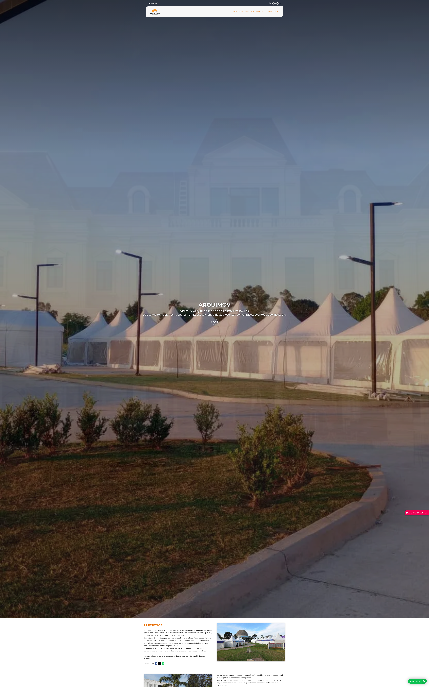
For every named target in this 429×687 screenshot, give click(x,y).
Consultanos (272, 11)
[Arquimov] (155, 11)
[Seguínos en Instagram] (275, 3)
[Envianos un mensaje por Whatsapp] (278, 3)
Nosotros (238, 11)
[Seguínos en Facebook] (271, 3)
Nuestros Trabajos (254, 11)
